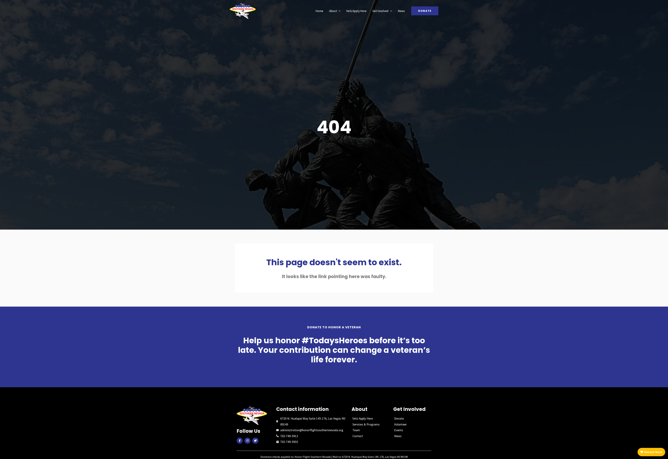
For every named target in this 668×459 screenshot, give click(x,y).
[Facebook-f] (240, 441)
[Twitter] (255, 441)
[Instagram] (247, 441)
